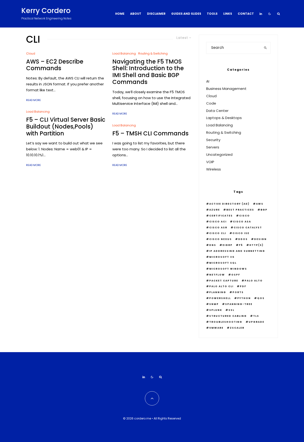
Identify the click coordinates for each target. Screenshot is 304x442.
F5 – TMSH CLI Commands (150, 133)
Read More (33, 100)
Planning (217, 292)
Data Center (217, 110)
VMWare (216, 328)
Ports (238, 292)
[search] (265, 48)
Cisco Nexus (220, 239)
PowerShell (220, 298)
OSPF (235, 274)
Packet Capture (223, 280)
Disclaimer (156, 14)
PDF (243, 286)
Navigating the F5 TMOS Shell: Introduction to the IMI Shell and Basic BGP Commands (148, 72)
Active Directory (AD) (229, 204)
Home (119, 14)
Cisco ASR (218, 227)
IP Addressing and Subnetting (237, 251)
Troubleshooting (225, 322)
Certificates (221, 215)
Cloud (30, 53)
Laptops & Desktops (224, 117)
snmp (214, 304)
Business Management (226, 88)
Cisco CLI (217, 233)
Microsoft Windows (228, 269)
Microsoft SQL (223, 263)
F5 (241, 245)
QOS (261, 298)
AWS (259, 204)
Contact (246, 14)
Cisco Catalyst (248, 227)
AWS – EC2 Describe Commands (54, 65)
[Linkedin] (261, 14)
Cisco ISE (241, 233)
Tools (212, 14)
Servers (212, 147)
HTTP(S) (256, 245)
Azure (214, 210)
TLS (256, 316)
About (135, 14)
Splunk (215, 310)
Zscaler (237, 328)
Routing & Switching (153, 53)
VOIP (210, 161)
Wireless (213, 169)
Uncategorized (219, 154)
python (244, 298)
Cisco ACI (218, 221)
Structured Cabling (228, 316)
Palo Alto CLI (221, 286)
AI (207, 81)
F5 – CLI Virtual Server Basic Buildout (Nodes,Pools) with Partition (65, 126)
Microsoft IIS (222, 257)
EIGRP (228, 245)
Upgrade (256, 322)
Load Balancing (38, 112)
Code (211, 103)
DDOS (243, 239)
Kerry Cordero (46, 10)
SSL (231, 310)
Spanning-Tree (238, 304)
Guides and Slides (186, 14)
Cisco (244, 215)
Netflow (217, 274)
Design (260, 239)
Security (213, 139)
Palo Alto (254, 280)
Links (227, 14)
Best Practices (240, 210)
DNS (212, 245)
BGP (264, 210)
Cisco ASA (242, 221)
